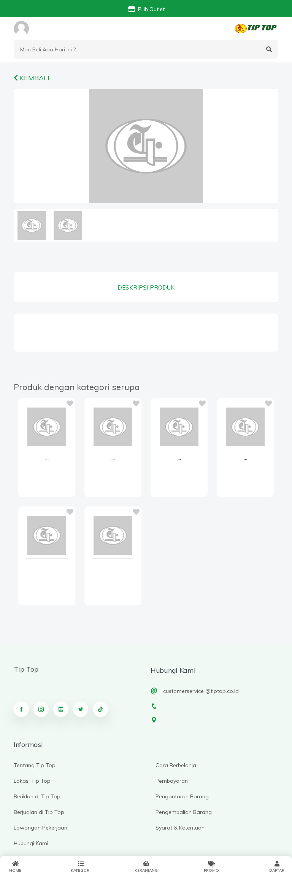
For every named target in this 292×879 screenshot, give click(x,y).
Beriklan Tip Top (37, 796)
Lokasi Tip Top (32, 780)
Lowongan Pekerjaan (40, 827)
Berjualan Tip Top (39, 812)
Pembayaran (172, 780)
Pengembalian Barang (184, 812)
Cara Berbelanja (176, 765)
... (47, 458)
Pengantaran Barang (182, 796)
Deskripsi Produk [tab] (146, 287)
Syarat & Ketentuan (180, 827)
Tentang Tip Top (35, 765)
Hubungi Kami (31, 843)
